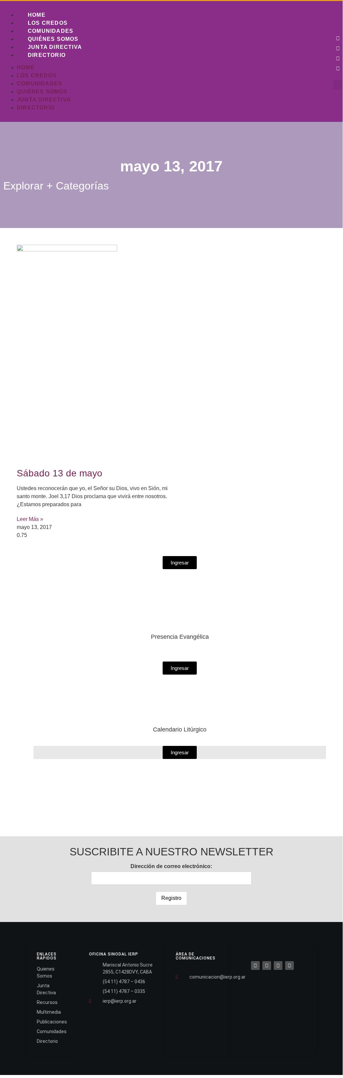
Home (37, 15)
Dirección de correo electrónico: (171, 866)
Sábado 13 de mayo (59, 473)
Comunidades (50, 31)
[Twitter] (338, 48)
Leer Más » (30, 519)
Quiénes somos (53, 39)
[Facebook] (255, 965)
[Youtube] (338, 68)
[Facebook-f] (338, 38)
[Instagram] (338, 58)
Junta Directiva (55, 47)
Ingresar (180, 752)
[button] (338, 85)
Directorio (47, 55)
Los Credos (48, 23)
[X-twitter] (266, 965)
